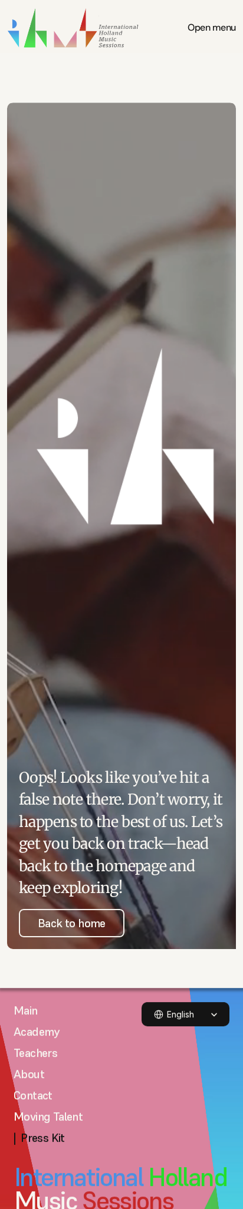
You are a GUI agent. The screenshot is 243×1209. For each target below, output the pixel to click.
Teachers (35, 1052)
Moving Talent (48, 1116)
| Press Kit (39, 1137)
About (29, 1074)
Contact (33, 1095)
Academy (37, 1031)
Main (26, 1010)
